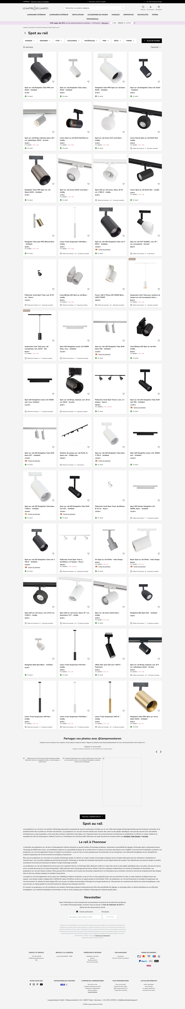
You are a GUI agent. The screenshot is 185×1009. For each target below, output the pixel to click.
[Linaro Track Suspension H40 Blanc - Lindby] (75, 231)
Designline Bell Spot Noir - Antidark (143, 613)
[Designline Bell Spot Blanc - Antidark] (39, 653)
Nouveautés (142, 15)
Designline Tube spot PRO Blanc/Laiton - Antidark (39, 243)
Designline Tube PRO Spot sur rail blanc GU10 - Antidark (110, 88)
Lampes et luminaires (29, 27)
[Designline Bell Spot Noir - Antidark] (145, 601)
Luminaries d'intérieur (42, 27)
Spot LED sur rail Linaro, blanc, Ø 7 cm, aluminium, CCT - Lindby (74, 614)
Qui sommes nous (92, 984)
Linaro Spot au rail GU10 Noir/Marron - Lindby (74, 139)
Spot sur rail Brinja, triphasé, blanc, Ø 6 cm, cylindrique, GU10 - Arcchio (39, 139)
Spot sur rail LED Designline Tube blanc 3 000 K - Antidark (39, 507)
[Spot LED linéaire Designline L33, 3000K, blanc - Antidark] (145, 495)
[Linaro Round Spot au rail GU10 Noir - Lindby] (145, 126)
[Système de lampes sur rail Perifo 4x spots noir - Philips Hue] (75, 442)
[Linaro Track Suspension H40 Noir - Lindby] (39, 705)
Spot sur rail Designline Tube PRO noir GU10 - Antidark (39, 88)
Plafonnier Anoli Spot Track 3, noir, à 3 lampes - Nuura (109, 401)
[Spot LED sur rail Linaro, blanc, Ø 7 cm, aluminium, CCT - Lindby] (75, 601)
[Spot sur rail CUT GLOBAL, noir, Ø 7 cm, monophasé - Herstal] (145, 231)
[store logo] (35, 8)
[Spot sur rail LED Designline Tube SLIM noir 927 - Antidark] (75, 495)
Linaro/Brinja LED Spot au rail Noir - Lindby (143, 347)
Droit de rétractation (92, 962)
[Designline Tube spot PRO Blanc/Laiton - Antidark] (39, 231)
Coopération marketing (120, 990)
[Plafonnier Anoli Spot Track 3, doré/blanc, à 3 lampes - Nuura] (75, 549)
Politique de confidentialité (102, 935)
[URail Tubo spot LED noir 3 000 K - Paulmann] (110, 653)
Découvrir (105, 23)
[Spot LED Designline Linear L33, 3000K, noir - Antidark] (145, 442)
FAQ (36, 960)
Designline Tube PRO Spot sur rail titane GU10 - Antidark (37, 191)
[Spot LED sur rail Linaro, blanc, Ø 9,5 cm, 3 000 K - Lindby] (110, 178)
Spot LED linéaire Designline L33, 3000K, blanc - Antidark (142, 507)
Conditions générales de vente (92, 986)
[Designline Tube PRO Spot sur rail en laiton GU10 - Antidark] (145, 705)
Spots (50, 27)
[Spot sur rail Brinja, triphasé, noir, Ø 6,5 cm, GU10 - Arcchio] (75, 389)
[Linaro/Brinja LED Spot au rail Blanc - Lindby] (75, 283)
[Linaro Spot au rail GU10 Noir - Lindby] (145, 178)
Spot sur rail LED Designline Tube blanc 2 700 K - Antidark (110, 454)
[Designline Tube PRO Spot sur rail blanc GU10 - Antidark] (110, 75)
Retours (92, 958)
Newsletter (121, 956)
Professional (93, 19)
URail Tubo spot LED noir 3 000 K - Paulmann (108, 666)
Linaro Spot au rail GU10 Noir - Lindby (144, 190)
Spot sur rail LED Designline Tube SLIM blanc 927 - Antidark (39, 454)
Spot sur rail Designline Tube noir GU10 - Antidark (145, 88)
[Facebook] (30, 984)
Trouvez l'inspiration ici (91, 817)
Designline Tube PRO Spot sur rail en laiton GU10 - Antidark (144, 717)
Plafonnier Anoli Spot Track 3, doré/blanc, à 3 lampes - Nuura (71, 560)
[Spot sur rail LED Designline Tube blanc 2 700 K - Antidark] (110, 442)
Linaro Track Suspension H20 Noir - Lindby (73, 666)
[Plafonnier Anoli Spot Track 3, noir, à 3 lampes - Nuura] (110, 389)
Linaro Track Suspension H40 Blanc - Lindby (74, 243)
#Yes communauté (121, 984)
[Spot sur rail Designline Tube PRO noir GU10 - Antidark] (39, 75)
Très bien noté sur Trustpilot (40, 1)
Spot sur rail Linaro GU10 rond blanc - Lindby (74, 191)
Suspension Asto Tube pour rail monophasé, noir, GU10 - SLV (36, 347)
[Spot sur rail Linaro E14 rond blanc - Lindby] (110, 126)
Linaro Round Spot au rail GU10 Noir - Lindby (144, 139)
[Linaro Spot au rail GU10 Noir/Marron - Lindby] (75, 126)
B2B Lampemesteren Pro (121, 988)
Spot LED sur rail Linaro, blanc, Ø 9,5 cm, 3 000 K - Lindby (109, 191)
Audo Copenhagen (149, 984)
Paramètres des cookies (120, 986)
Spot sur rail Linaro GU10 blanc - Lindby (107, 614)
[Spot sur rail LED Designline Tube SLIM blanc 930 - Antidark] (110, 336)
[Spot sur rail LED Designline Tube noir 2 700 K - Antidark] (39, 549)
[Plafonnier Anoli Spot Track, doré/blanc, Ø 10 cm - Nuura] (110, 495)
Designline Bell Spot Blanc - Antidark (39, 665)
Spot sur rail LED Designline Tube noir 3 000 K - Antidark (110, 243)
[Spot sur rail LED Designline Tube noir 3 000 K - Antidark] (110, 231)
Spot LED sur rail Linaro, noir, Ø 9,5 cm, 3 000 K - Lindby (40, 614)
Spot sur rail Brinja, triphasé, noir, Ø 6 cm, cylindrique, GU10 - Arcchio (144, 666)
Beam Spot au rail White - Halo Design (145, 559)
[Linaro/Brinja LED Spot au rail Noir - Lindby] (145, 336)
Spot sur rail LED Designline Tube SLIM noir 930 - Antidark (145, 401)
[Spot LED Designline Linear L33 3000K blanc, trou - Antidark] (75, 336)
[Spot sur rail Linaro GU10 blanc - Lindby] (110, 601)
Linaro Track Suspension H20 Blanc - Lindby (74, 717)
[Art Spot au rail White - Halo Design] (110, 549)
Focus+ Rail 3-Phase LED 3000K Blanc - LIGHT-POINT (110, 296)
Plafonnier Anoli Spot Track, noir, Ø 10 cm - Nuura (39, 296)
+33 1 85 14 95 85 (36, 956)
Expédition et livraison (93, 956)
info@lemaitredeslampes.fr (36, 958)
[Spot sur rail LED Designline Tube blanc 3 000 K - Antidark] (39, 495)
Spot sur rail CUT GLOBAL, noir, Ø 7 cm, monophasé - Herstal (143, 243)
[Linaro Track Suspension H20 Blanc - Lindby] (75, 705)
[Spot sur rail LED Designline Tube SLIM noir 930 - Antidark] (145, 389)
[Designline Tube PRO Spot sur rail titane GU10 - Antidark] (39, 178)
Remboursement (92, 960)
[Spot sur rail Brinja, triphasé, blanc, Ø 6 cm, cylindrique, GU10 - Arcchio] (39, 126)
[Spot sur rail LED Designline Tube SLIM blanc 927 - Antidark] (39, 442)
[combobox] (94, 8)
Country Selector (92, 992)
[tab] (30, 40)
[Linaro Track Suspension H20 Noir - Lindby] (75, 653)
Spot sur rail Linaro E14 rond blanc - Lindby (109, 139)
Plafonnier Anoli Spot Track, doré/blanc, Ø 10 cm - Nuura (110, 507)
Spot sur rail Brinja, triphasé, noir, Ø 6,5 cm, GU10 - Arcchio (75, 401)
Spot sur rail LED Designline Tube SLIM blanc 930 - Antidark (109, 347)
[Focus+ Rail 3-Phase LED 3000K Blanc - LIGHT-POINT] (110, 283)
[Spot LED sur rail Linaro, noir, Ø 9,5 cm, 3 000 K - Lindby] (39, 601)
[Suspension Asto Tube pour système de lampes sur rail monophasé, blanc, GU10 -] (145, 283)
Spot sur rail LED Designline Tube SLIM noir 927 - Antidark (74, 507)
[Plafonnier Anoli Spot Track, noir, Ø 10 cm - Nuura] (39, 283)
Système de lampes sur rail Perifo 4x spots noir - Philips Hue (74, 454)
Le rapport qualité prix (149, 988)
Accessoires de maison (149, 990)
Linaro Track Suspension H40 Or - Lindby (108, 717)
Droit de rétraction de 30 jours (120, 958)
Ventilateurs (78, 15)
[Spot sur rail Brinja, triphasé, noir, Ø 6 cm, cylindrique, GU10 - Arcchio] (145, 653)
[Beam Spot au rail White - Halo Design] (145, 549)
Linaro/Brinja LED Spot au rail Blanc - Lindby (74, 296)
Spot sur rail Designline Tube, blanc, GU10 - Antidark (73, 88)
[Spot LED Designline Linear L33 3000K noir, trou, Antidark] (39, 389)
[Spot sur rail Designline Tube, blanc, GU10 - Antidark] (75, 75)
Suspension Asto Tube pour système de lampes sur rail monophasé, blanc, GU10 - (145, 296)
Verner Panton (149, 986)
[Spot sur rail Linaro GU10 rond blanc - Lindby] (75, 178)
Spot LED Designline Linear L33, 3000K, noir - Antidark (145, 454)
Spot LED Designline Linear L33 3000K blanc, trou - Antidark (74, 347)
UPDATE (121, 23)
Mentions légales (92, 990)
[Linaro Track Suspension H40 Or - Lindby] (110, 705)
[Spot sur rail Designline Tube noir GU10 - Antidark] (145, 75)
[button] (53, 82)
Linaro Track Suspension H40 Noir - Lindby (38, 717)
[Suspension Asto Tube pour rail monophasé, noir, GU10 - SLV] (39, 336)
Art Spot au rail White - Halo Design (109, 559)
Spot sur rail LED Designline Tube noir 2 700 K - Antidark (40, 560)
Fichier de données (104, 249)
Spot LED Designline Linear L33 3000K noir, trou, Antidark (39, 401)
